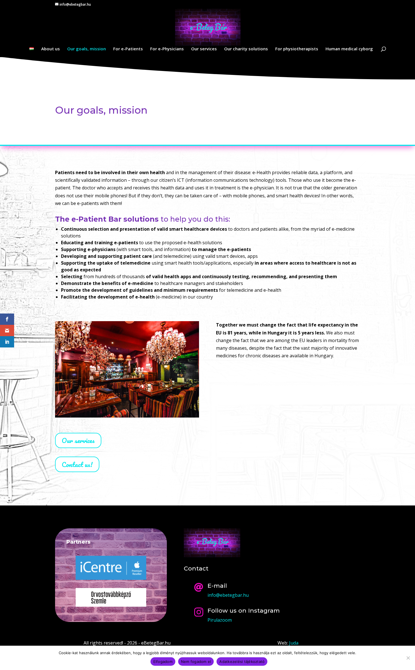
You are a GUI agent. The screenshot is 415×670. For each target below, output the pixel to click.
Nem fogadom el (196, 661)
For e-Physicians (167, 49)
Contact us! (77, 464)
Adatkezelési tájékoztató (242, 661)
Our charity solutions (246, 49)
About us (50, 49)
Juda (293, 643)
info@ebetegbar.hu (228, 595)
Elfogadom (162, 661)
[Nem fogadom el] (408, 658)
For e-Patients (128, 49)
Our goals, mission (86, 49)
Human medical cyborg (349, 49)
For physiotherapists (296, 49)
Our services (204, 49)
